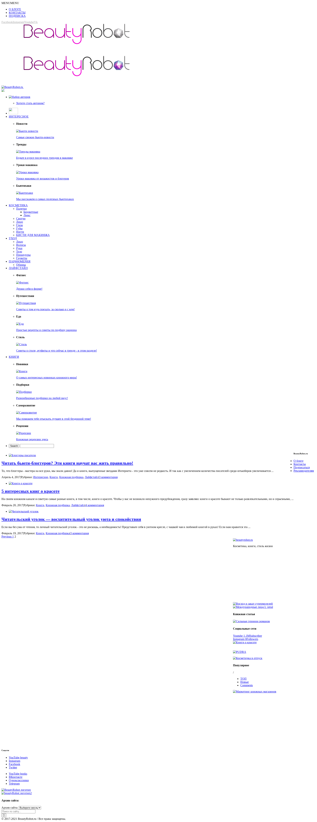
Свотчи (20, 218)
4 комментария (94, 505)
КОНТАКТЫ (17, 12)
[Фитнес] (22, 282)
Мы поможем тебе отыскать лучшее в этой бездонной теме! (53, 418)
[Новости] (27, 131)
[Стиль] (21, 344)
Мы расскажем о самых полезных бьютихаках (45, 199)
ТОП (243, 678)
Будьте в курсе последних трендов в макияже (44, 157)
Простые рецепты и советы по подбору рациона (46, 330)
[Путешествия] (26, 303)
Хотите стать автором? (30, 103)
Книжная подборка (71, 477)
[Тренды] (28, 151)
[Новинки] (21, 371)
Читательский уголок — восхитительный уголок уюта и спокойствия (71, 519)
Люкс (26, 215)
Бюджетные (30, 211)
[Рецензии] (23, 433)
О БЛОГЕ (15, 9)
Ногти (20, 231)
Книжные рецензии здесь (32, 439)
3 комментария (108, 477)
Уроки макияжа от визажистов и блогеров (42, 178)
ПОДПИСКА (17, 15)
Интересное (40, 477)
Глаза (19, 225)
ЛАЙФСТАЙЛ (18, 268)
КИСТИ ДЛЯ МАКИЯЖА (33, 235)
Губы (19, 228)
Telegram (14, 783)
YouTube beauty (18, 757)
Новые (244, 682)
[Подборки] (24, 391)
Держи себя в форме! (29, 288)
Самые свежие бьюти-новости (35, 137)
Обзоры (21, 264)
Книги (54, 477)
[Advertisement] (274, 576)
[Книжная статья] (251, 621)
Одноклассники (19, 780)
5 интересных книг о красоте (30, 491)
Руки (19, 248)
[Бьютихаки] (24, 192)
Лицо (19, 221)
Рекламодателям (304, 470)
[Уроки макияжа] (27, 172)
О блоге (298, 460)
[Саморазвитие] (26, 412)
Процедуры (23, 254)
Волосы (21, 244)
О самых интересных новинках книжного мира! (46, 377)
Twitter (13, 767)
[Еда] (20, 323)
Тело (19, 251)
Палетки (21, 208)
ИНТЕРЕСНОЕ (19, 116)
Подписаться (302, 467)
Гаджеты (21, 258)
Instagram (14, 760)
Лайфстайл (92, 477)
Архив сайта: (9, 807)
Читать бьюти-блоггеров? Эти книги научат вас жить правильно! (67, 463)
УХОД (13, 238)
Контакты (300, 464)
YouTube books (18, 773)
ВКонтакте (15, 777)
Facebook (14, 764)
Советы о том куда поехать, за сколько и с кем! (45, 309)
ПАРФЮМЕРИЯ (19, 261)
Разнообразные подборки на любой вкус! (42, 398)
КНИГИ (14, 356)
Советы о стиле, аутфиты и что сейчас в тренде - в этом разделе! (56, 350)
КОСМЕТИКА (18, 205)
